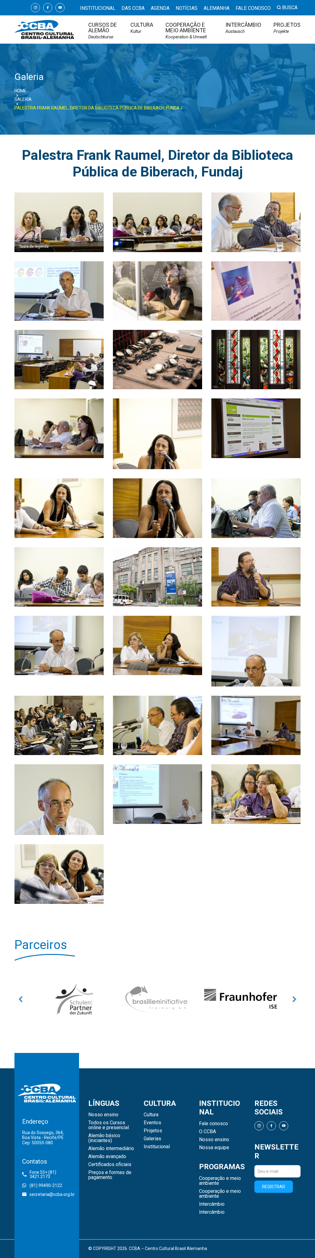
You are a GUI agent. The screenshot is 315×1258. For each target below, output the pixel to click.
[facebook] (47, 7)
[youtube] (60, 7)
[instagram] (35, 7)
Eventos (152, 1122)
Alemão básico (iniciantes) (104, 1138)
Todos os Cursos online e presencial (108, 1125)
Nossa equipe (214, 1147)
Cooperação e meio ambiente (186, 30)
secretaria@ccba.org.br (50, 1194)
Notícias (186, 8)
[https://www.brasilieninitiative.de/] (74, 999)
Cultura (141, 28)
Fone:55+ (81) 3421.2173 (43, 1174)
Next (294, 999)
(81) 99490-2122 (46, 1185)
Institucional (97, 8)
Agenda (160, 8)
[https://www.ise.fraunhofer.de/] (157, 999)
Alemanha (216, 8)
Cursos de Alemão (102, 30)
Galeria (23, 99)
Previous (20, 999)
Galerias (152, 1138)
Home (20, 91)
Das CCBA (133, 8)
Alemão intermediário (111, 1148)
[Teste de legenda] (59, 222)
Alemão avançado (107, 1156)
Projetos (287, 28)
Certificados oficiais (109, 1164)
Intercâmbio (243, 28)
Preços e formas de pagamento (109, 1175)
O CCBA (207, 1131)
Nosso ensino (103, 1114)
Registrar (273, 1186)
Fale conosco (253, 8)
